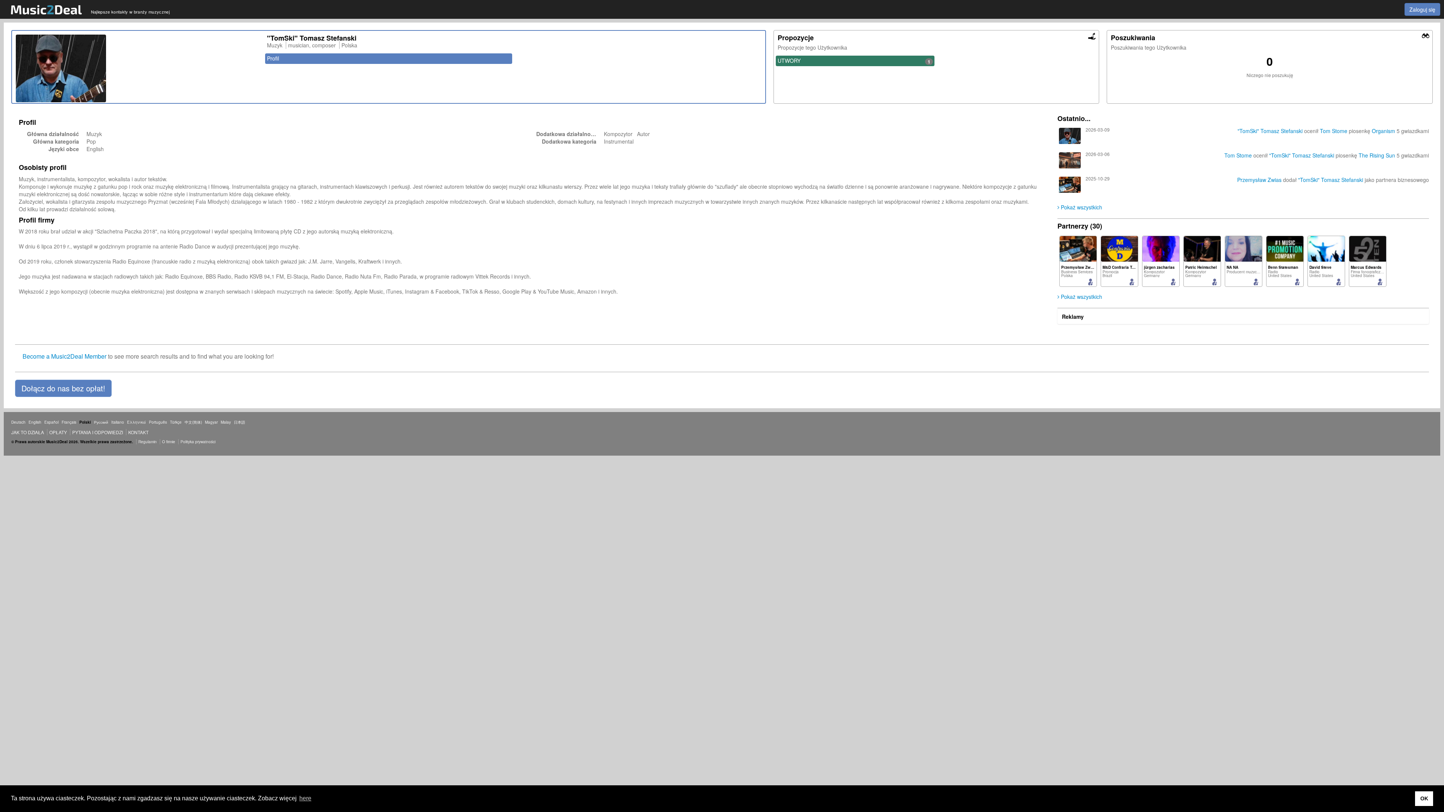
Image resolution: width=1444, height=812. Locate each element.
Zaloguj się (1422, 9)
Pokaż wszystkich (1080, 207)
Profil (273, 58)
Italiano (117, 422)
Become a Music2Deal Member (64, 356)
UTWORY (854, 61)
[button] (63, 388)
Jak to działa (27, 432)
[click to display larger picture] (137, 68)
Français (69, 422)
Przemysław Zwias (1259, 179)
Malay (226, 422)
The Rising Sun (1377, 155)
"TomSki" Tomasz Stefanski (1270, 131)
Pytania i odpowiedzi (97, 432)
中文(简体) (193, 422)
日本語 (239, 422)
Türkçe (176, 422)
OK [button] (1424, 798)
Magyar (211, 422)
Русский (101, 422)
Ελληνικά (136, 422)
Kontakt (138, 432)
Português (158, 422)
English (35, 422)
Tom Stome (1333, 131)
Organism (1383, 131)
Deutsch (18, 422)
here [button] (305, 798)
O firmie (168, 441)
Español (51, 422)
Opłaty (58, 432)
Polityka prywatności (197, 441)
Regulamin (147, 441)
